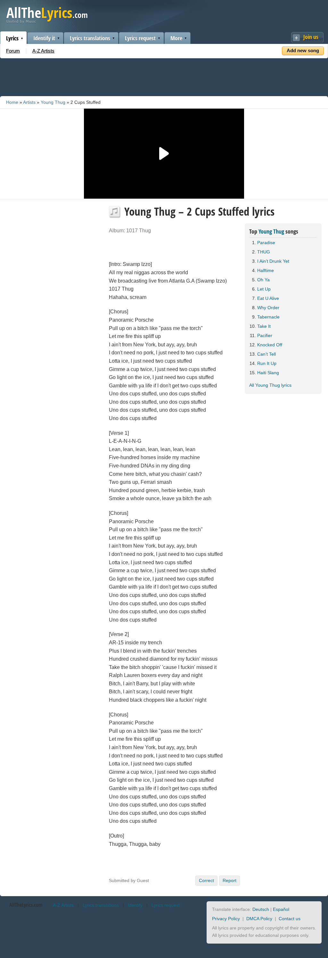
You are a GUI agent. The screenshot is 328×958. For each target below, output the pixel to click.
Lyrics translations (90, 38)
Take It (264, 326)
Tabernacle (268, 316)
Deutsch (260, 909)
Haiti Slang (268, 372)
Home (12, 102)
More (176, 38)
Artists (29, 102)
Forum (13, 51)
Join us (310, 37)
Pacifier (264, 335)
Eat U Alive (268, 298)
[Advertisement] (164, 76)
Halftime (265, 270)
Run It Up (266, 363)
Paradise (266, 242)
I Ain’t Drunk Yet (273, 261)
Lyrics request (140, 38)
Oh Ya (263, 279)
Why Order (268, 307)
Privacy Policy (226, 918)
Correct (206, 880)
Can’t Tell (266, 354)
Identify (135, 905)
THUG (263, 251)
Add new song (303, 50)
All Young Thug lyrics (270, 385)
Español (281, 909)
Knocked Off (269, 344)
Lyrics (12, 38)
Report (229, 880)
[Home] (47, 22)
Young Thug (53, 102)
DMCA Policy (259, 918)
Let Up (264, 289)
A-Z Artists (43, 51)
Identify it (44, 38)
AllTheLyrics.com (25, 904)
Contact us (289, 918)
